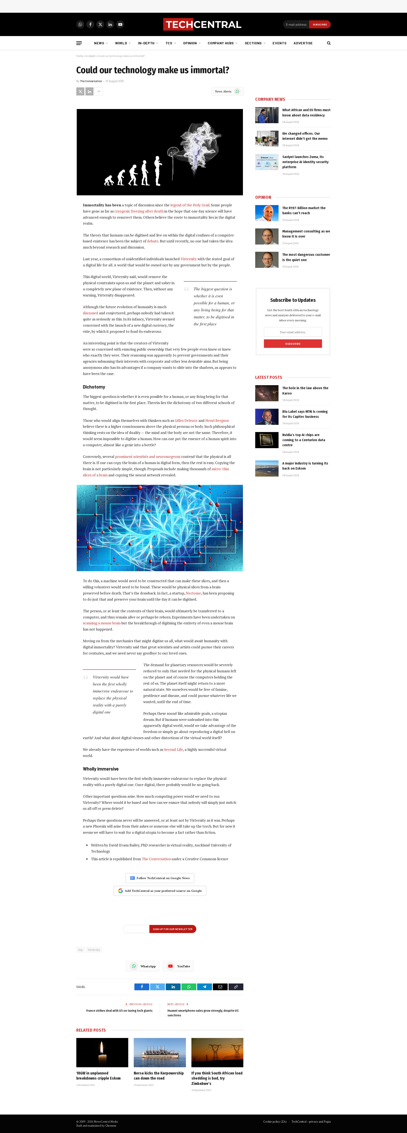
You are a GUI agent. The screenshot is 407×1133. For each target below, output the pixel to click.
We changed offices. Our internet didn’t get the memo (305, 136)
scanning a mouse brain (102, 623)
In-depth (146, 43)
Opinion (190, 43)
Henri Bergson (217, 420)
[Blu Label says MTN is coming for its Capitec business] (267, 417)
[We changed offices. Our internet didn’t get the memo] (267, 139)
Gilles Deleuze (186, 420)
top (80, 949)
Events (279, 43)
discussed (90, 313)
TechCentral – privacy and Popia (311, 1121)
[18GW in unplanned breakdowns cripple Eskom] (102, 1052)
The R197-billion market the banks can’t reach (304, 210)
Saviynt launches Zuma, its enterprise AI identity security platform (305, 162)
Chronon (110, 1125)
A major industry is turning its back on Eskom (305, 466)
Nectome (193, 593)
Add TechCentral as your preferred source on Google (163, 891)
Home (79, 55)
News (99, 43)
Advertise (303, 43)
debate (152, 241)
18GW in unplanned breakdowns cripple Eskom (98, 1076)
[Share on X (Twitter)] (80, 91)
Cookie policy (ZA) (275, 1121)
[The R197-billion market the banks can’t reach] (267, 213)
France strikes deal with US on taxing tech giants (119, 1011)
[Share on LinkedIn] (89, 91)
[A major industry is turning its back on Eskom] (267, 468)
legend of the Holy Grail (189, 205)
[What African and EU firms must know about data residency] (267, 115)
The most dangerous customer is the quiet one (306, 257)
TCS (169, 43)
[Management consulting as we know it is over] (267, 236)
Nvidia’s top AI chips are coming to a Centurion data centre (303, 440)
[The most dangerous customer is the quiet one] (267, 260)
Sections (253, 43)
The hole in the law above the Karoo (305, 390)
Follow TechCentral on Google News (163, 878)
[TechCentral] (203, 24)
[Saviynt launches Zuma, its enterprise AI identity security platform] (267, 162)
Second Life (173, 749)
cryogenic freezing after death (138, 211)
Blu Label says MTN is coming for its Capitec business (305, 414)
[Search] (328, 43)
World (121, 43)
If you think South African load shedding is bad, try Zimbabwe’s (217, 1078)
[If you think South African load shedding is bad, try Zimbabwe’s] (217, 1052)
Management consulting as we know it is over (306, 234)
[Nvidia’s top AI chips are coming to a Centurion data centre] (267, 440)
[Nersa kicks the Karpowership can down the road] (160, 1052)
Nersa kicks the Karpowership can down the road (159, 1076)
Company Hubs (221, 43)
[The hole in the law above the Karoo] (267, 393)
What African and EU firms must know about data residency (306, 112)
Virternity (189, 258)
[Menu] (79, 43)
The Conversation (91, 81)
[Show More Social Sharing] (99, 91)
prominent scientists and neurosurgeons (147, 456)
